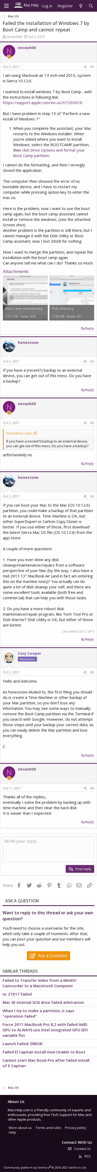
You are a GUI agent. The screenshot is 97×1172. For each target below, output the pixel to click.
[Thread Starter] (9, 56)
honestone (28, 342)
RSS (87, 1156)
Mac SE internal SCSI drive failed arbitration (43, 1002)
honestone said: (19, 433)
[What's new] (81, 6)
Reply (89, 328)
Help (12, 1132)
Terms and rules (48, 1127)
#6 (92, 788)
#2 (92, 361)
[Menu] (6, 6)
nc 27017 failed (17, 994)
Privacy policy (75, 1127)
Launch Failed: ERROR (22, 1043)
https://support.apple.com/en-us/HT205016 (42, 102)
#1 (92, 67)
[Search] (91, 6)
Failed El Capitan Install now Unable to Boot (44, 1051)
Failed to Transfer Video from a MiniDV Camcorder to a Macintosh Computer (39, 983)
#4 (92, 496)
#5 (92, 672)
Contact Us (82, 1148)
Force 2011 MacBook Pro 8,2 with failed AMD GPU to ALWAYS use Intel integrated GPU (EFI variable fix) (45, 1030)
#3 (92, 423)
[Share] (85, 67)
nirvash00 (14, 36)
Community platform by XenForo (45, 1167)
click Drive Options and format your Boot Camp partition (49, 152)
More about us (20, 1127)
